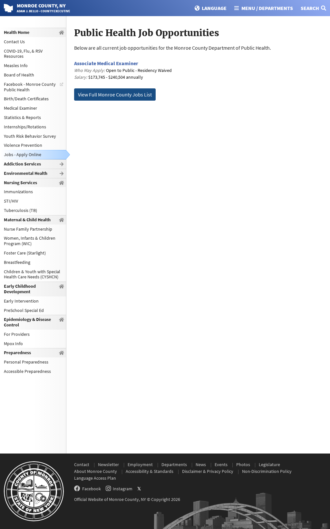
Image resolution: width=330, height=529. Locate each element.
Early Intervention (21, 301)
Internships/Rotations (25, 127)
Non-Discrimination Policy (267, 471)
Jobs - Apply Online (22, 154)
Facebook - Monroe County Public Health (30, 87)
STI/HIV (11, 201)
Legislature (269, 464)
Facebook (91, 489)
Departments (174, 464)
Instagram (122, 489)
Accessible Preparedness (27, 371)
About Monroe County (95, 471)
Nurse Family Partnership (28, 229)
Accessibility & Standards (149, 471)
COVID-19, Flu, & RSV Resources (23, 53)
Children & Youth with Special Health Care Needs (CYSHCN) (32, 274)
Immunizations (18, 192)
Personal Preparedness (26, 362)
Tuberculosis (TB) (20, 210)
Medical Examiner (20, 108)
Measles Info (16, 65)
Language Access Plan (95, 478)
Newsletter (108, 464)
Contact (81, 464)
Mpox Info (13, 343)
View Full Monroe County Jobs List (115, 94)
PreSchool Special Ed (24, 310)
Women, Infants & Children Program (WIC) (29, 240)
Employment (140, 464)
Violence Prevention (23, 145)
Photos (243, 464)
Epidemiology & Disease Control (27, 322)
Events (221, 464)
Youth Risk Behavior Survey (30, 136)
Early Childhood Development (20, 288)
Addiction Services (22, 164)
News (201, 464)
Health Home (16, 32)
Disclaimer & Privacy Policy (207, 471)
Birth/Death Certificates (26, 99)
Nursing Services (20, 182)
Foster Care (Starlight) (25, 253)
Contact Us (14, 42)
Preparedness (17, 352)
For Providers (17, 334)
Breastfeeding (17, 262)
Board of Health (19, 75)
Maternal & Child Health (27, 220)
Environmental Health (25, 173)
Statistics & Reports (22, 117)
